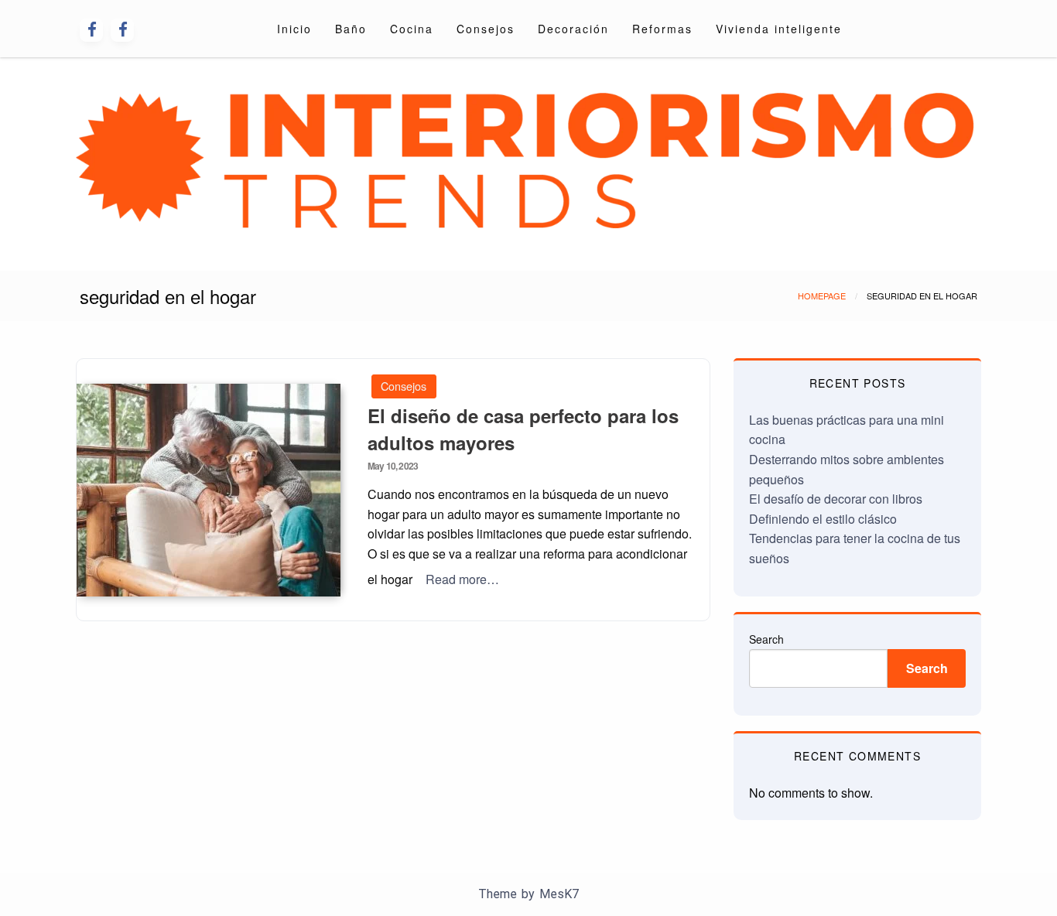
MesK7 (559, 894)
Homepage (822, 295)
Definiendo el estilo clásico (823, 519)
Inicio (294, 28)
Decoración (573, 28)
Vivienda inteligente (779, 28)
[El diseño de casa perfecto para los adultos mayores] (208, 490)
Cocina (411, 28)
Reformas (662, 28)
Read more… (462, 579)
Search (766, 639)
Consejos (486, 28)
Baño (351, 28)
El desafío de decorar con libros (835, 499)
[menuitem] (294, 29)
